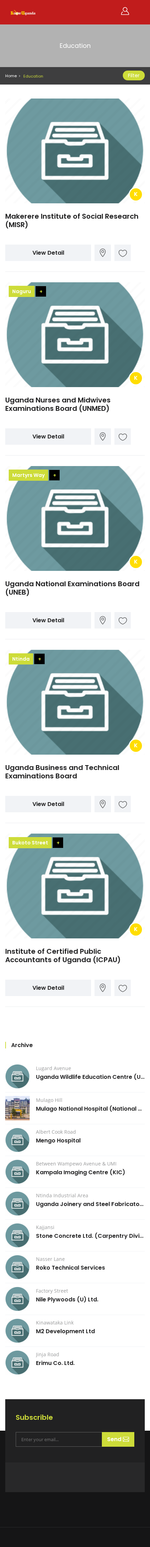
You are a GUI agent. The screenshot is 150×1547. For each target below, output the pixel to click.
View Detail (48, 253)
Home (11, 76)
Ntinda (21, 658)
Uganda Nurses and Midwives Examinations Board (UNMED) (58, 404)
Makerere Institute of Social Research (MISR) (71, 220)
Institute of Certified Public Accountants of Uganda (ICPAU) (63, 955)
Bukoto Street (30, 842)
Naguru (21, 291)
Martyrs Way (28, 475)
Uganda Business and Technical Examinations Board (62, 772)
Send (115, 1439)
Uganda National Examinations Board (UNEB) (72, 588)
